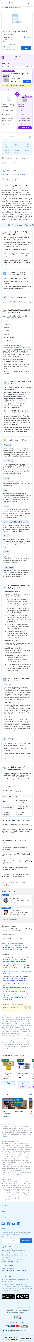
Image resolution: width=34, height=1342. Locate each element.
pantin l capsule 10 (23, 1193)
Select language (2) (9, 180)
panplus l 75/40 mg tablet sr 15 (10, 1191)
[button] (17, 57)
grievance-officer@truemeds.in (16, 1270)
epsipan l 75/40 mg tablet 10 (10, 1183)
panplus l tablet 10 (26, 1189)
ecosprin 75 (15, 1128)
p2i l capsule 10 (6, 1189)
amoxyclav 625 (23, 1128)
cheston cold (23, 1126)
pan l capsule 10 (15, 1189)
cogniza (16, 1126)
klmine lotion (12, 1132)
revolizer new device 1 (9, 1174)
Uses (3, 225)
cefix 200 (22, 1134)
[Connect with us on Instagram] (3, 1223)
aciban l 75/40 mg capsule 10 (10, 1181)
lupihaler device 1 (6, 1155)
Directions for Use (15, 225)
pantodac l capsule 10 (21, 1195)
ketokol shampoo (19, 1130)
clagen (19, 1132)
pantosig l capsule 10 (8, 1199)
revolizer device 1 (17, 1157)
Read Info (28, 37)
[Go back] (3, 3)
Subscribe (26, 1241)
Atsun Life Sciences (8, 34)
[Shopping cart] (31, 3)
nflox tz (5, 1132)
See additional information (17, 1312)
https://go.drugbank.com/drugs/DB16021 (15, 980)
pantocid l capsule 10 (8, 1195)
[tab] (17, 1205)
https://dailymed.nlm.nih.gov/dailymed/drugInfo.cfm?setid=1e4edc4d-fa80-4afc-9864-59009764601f (17, 997)
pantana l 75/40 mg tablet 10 (10, 1193)
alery (30, 1132)
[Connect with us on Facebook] (8, 1223)
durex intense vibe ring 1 (14, 1172)
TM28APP (12, 1339)
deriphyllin (28, 1134)
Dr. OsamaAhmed (16, 910)
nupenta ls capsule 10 (14, 1187)
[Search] (28, 3)
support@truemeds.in (8, 945)
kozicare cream (14, 1134)
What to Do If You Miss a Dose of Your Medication (13, 1113)
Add (26, 48)
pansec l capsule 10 (25, 1191)
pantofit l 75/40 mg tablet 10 (10, 1196)
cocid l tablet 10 (23, 1181)
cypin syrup (25, 1132)
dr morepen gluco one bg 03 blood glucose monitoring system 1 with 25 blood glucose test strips (16, 1151)
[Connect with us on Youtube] (13, 1223)
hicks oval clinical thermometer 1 (22, 1153)
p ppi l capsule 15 (26, 1187)
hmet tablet (10, 1130)
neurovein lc (5, 1134)
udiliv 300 (10, 1126)
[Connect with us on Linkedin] (18, 1223)
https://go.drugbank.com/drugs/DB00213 (15, 961)
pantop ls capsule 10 (24, 1196)
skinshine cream (6, 1128)
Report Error (5, 885)
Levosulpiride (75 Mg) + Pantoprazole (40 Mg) (16, 174)
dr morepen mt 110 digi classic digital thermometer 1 (16, 1143)
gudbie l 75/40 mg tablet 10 (11, 1185)
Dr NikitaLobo (14, 898)
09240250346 (19, 945)
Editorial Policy (12, 920)
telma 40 (4, 1126)
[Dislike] (29, 1007)
